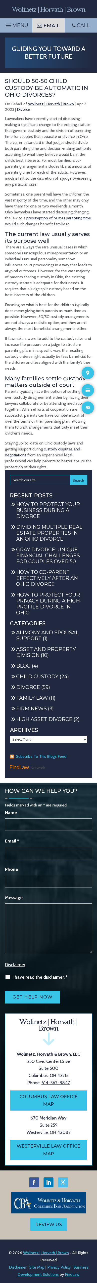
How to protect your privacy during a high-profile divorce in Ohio (49, 604)
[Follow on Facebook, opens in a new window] (34, 1182)
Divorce (23, 109)
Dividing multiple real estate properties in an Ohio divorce (49, 533)
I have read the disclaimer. (39, 977)
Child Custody (37, 677)
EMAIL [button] (52, 26)
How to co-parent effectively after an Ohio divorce (47, 578)
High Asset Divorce (44, 719)
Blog (23, 666)
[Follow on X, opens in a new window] (63, 1182)
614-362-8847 (56, 1082)
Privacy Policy (59, 1267)
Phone (11, 869)
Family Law (32, 698)
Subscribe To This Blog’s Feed (41, 756)
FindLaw (72, 1274)
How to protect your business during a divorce (48, 510)
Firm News (31, 709)
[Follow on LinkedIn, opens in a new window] (48, 1182)
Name (11, 812)
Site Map (37, 1267)
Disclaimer (15, 964)
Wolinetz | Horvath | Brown (51, 104)
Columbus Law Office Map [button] (48, 1100)
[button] (16, 24)
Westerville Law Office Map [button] (48, 1150)
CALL (83, 25)
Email (12, 841)
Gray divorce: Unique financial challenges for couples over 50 (48, 555)
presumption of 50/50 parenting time (58, 218)
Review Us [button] (48, 1224)
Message (14, 897)
